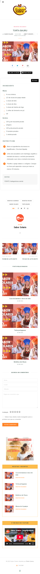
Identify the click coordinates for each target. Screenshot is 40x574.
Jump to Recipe (28, 34)
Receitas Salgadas (20, 26)
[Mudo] (30, 544)
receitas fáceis (27, 200)
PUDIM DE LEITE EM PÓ (9, 259)
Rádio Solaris (30, 561)
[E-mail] (28, 65)
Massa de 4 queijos (22, 506)
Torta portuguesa (20, 330)
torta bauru (26, 204)
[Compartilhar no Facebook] (12, 65)
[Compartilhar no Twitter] (17, 65)
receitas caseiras (13, 200)
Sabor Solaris (8, 34)
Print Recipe (27, 72)
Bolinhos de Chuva (20, 362)
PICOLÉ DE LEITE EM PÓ (30, 259)
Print (36, 80)
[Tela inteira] (33, 544)
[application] (20, 537)
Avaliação (5, 412)
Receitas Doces (20, 477)
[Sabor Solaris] (20, 9)
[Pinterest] (22, 65)
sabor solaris (14, 204)
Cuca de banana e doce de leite (20, 298)
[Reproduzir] (7, 544)
